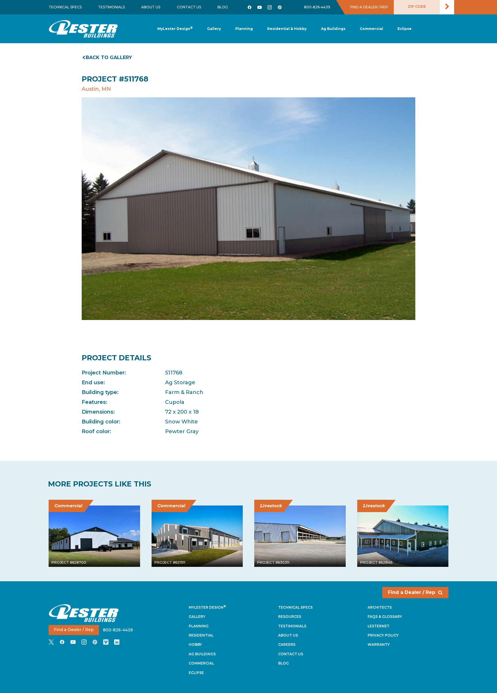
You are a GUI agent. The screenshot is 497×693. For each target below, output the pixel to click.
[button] (244, 29)
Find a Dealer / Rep (411, 592)
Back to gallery (109, 57)
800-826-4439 (317, 7)
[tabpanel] (248, 208)
